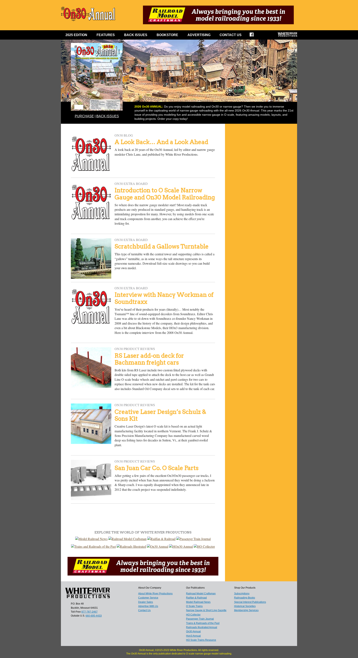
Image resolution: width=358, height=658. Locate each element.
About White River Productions (155, 593)
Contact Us (231, 35)
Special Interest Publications (250, 602)
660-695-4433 (94, 615)
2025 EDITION (76, 35)
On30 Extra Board (131, 183)
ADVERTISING (198, 35)
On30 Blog (124, 135)
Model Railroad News (198, 602)
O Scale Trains (194, 606)
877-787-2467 (89, 611)
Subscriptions (241, 593)
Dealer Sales (145, 602)
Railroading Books (244, 597)
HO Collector (193, 614)
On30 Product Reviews (135, 349)
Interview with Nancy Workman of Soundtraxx (164, 298)
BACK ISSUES (135, 35)
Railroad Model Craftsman (201, 593)
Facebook (254, 36)
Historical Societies (245, 606)
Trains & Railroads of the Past (202, 623)
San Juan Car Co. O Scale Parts (156, 467)
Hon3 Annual (193, 635)
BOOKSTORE (167, 35)
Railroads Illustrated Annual (201, 627)
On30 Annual (193, 631)
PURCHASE (84, 116)
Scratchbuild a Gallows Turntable (162, 246)
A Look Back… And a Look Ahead (161, 141)
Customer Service (148, 597)
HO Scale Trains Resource (201, 640)
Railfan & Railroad (196, 597)
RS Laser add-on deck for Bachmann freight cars (149, 359)
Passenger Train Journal (200, 618)
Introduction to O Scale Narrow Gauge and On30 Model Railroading (165, 194)
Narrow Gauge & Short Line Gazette (206, 610)
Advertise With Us (148, 606)
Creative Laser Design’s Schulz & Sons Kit (160, 415)
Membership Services (246, 610)
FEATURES (106, 35)
